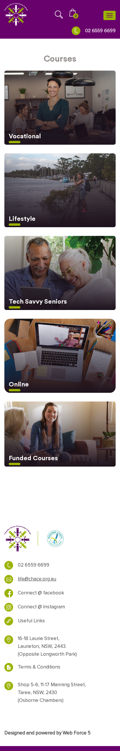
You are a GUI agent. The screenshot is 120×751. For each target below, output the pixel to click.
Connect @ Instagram (41, 607)
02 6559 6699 (100, 30)
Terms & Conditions (39, 667)
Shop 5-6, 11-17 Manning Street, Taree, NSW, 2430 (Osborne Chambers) (52, 692)
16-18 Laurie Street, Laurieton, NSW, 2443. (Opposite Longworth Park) (47, 646)
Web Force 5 (77, 733)
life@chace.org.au (37, 579)
